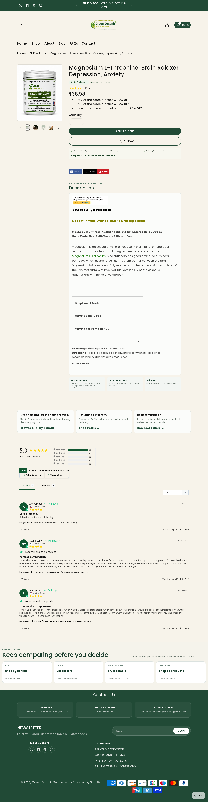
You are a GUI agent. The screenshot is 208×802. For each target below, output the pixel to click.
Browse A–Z (112, 155)
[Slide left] (20, 127)
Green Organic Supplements (52, 782)
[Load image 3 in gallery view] (43, 127)
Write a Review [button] (57, 474)
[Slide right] (59, 127)
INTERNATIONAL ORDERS (111, 760)
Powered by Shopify (87, 782)
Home (21, 53)
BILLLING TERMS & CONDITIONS (115, 766)
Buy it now (125, 141)
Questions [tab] (45, 485)
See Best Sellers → (150, 428)
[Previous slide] (76, 5)
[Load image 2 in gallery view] (35, 127)
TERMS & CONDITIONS (109, 749)
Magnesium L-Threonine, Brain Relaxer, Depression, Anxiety (48, 522)
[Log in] (167, 25)
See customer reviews (100, 82)
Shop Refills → (89, 428)
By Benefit (46, 428)
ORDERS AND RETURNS (110, 755)
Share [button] (26, 529)
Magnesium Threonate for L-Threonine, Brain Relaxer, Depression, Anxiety (55, 621)
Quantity (75, 115)
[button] (20, 25)
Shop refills (77, 155)
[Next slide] (131, 5)
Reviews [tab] (25, 485)
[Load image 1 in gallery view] (27, 127)
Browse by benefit (94, 155)
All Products (37, 53)
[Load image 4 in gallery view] (51, 127)
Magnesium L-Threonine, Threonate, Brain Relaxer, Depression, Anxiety (53, 571)
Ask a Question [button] (33, 474)
